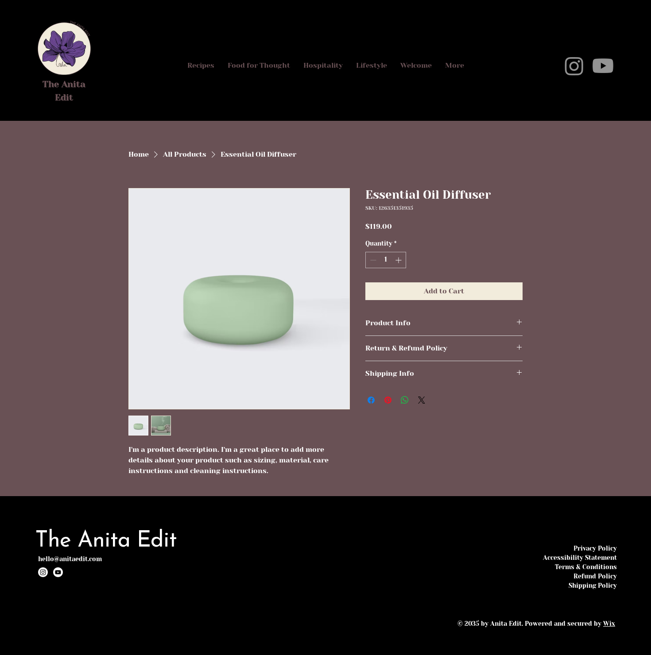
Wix (609, 623)
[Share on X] (421, 400)
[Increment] (399, 260)
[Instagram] (574, 66)
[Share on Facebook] (371, 400)
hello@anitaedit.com (70, 559)
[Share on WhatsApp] (404, 400)
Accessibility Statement (580, 557)
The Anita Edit (106, 541)
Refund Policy (595, 576)
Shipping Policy (593, 585)
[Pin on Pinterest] (388, 400)
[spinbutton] (386, 260)
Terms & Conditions (586, 566)
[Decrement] (372, 260)
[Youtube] (603, 66)
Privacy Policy (595, 548)
